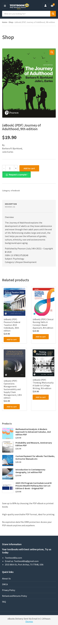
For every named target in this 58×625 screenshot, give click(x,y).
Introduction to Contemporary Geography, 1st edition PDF (30, 471)
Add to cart (29, 168)
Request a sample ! (18, 174)
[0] (52, 6)
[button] (51, 52)
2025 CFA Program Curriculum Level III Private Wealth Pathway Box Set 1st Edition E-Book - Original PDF (33, 486)
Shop (11, 22)
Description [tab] (11, 204)
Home (4, 22)
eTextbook (15, 190)
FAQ (4, 601)
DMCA (5, 584)
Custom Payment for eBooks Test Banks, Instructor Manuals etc (35, 457)
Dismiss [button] (29, 621)
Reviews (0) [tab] (10, 207)
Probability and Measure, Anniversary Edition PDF (33, 444)
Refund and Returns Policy (14, 595)
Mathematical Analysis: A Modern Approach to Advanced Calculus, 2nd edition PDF (33, 432)
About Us (6, 578)
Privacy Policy (8, 590)
